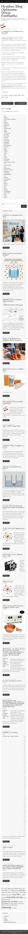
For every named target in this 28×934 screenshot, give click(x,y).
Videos (5, 197)
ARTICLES (6, 123)
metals (5, 899)
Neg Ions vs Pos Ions (8, 169)
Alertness (3, 28)
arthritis (20, 888)
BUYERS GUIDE (7, 128)
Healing (15, 28)
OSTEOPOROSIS (7, 174)
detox (5, 148)
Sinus (3, 97)
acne (2, 888)
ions (5, 163)
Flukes (5, 156)
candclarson (4, 34)
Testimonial (6, 907)
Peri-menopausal (7, 179)
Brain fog (2, 890)
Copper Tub (6, 143)
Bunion (5, 126)
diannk (5, 218)
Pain (5, 175)
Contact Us (6, 916)
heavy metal (3, 897)
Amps (5, 120)
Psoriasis (6, 180)
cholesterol (16, 890)
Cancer (5, 129)
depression (21, 892)
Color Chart (6, 139)
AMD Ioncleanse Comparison (10, 119)
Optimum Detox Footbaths (9, 901)
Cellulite (5, 131)
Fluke (21, 894)
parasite (12, 903)
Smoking (6, 189)
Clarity (6, 892)
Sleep (5, 188)
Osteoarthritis (7, 172)
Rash (18, 28)
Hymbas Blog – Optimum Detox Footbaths (13, 11)
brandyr (5, 557)
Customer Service (7, 145)
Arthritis (5, 122)
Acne (5, 116)
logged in (8, 111)
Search (2, 203)
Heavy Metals (7, 159)
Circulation (8, 28)
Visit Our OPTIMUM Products (10, 922)
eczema (3, 894)
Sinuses (20, 28)
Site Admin (6, 920)
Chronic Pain (6, 136)
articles (23, 888)
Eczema (5, 151)
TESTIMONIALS (7, 191)
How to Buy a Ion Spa (15, 897)
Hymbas (24, 897)
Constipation (6, 142)
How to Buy (6, 160)
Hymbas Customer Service (9, 162)
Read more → (6, 247)
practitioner (15, 903)
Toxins (5, 194)
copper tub (9, 892)
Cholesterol (6, 134)
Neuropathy (6, 171)
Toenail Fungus (7, 192)
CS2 (4, 404)
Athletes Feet (6, 125)
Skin (5, 186)
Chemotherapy (7, 133)
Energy (11, 28)
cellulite (12, 890)
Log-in (5, 917)
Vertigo (6, 97)
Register (5, 919)
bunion (6, 890)
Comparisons (6, 140)
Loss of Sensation (7, 165)
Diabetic (5, 149)
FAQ (5, 154)
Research (6, 183)
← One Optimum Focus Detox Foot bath (6, 103)
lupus (5, 166)
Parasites (6, 177)
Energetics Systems (8, 894)
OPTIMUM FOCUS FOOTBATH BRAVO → (21, 103)
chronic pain (22, 890)
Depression (6, 146)
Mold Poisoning (7, 168)
